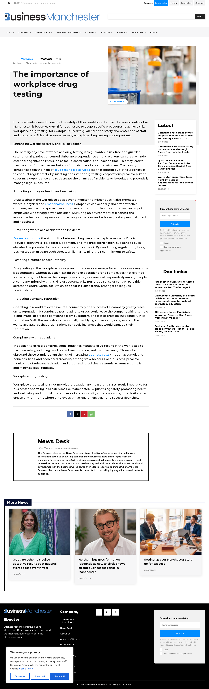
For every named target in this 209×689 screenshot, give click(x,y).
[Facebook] (70, 414)
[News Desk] (16, 59)
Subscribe (175, 224)
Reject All (40, 676)
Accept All (60, 676)
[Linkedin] (107, 612)
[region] (39, 665)
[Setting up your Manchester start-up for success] (171, 532)
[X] (77, 414)
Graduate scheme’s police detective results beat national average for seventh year (35, 564)
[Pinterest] (84, 414)
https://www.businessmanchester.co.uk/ (58, 448)
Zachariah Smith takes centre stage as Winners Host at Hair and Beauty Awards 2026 (175, 135)
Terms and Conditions (68, 621)
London (174, 3)
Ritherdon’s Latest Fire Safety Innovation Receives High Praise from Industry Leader (175, 149)
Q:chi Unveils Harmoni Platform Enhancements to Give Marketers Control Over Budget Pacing (174, 164)
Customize (20, 676)
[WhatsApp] (91, 414)
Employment (18, 63)
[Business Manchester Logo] (52, 16)
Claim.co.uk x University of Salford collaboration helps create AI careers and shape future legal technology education (175, 299)
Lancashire (186, 3)
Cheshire (199, 3)
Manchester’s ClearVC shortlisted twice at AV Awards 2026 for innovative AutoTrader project (174, 284)
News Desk (27, 58)
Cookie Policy (26, 668)
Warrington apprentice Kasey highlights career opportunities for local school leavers (175, 181)
